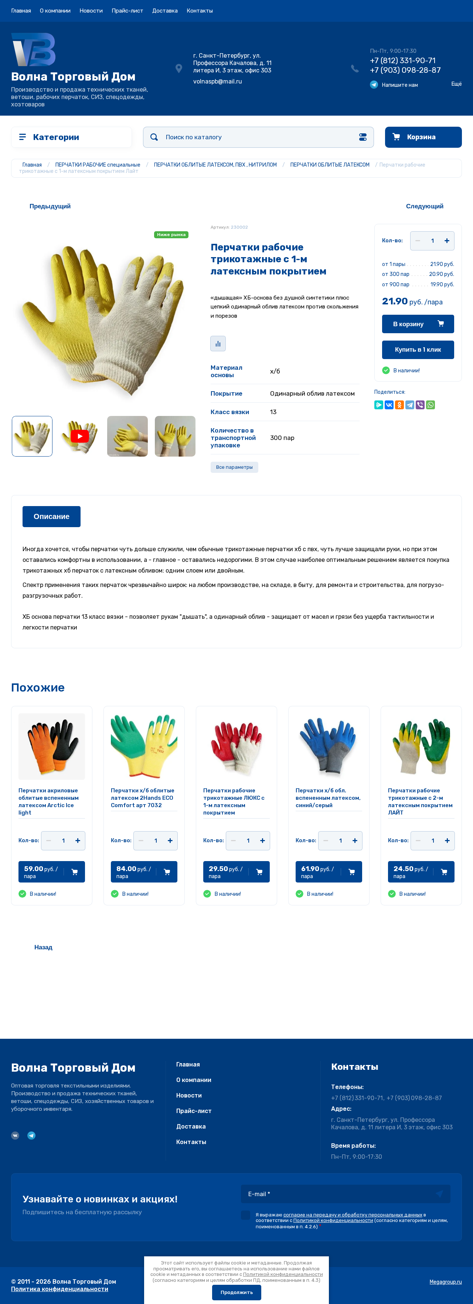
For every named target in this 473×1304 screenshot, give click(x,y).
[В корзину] (74, 872)
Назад (43, 947)
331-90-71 (403, 60)
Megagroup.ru (446, 1282)
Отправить (439, 1194)
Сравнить (218, 343)
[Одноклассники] (399, 404)
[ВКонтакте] (389, 404)
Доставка (165, 10)
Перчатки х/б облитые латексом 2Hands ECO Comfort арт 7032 (142, 798)
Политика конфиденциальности (59, 1289)
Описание (51, 517)
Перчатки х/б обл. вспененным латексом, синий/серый (328, 798)
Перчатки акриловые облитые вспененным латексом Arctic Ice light (48, 801)
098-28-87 (405, 70)
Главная (21, 10)
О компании (55, 10)
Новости (91, 10)
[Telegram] (409, 404)
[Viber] (420, 404)
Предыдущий (50, 206)
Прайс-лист (127, 10)
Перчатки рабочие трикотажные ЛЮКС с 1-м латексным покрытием (234, 801)
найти (154, 137)
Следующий (424, 206)
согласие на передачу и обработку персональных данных (352, 1215)
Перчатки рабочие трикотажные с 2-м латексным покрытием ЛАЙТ (420, 801)
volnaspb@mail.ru (217, 81)
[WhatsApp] (430, 404)
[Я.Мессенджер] (378, 404)
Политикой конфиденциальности (333, 1220)
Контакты (200, 10)
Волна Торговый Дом (73, 76)
